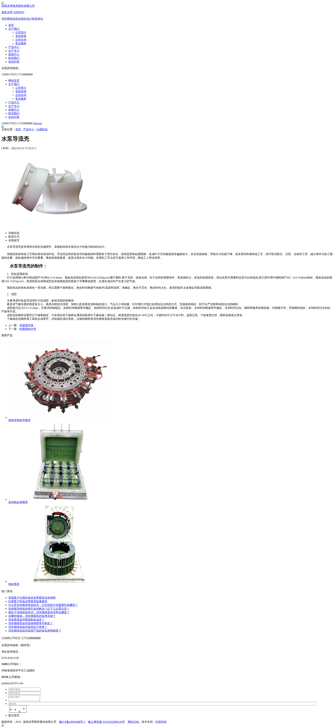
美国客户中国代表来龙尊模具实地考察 (32, 597)
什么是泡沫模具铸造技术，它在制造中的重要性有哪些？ (43, 605)
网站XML (134, 721)
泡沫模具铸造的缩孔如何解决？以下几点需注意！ (39, 608)
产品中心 (13, 47)
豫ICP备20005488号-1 (71, 721)
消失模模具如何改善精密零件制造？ (30, 623)
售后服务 (20, 43)
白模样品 (42, 129)
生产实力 (13, 50)
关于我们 (13, 28)
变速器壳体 (26, 325)
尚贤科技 (161, 721)
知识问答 (13, 61)
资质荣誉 (20, 36)
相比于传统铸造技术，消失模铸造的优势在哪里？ (39, 612)
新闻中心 (13, 54)
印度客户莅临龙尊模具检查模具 (27, 601)
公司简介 (20, 32)
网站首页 (13, 80)
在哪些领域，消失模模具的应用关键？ (32, 616)
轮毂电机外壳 (27, 328)
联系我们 (13, 58)
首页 (11, 25)
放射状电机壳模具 (19, 420)
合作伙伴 (20, 39)
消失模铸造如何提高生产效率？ (27, 626)
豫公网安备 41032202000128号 (106, 721)
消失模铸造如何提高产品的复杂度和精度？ (34, 630)
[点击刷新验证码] (18, 709)
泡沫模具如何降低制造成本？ (26, 619)
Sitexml (37, 123)
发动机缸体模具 (18, 502)
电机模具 (13, 584)
